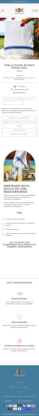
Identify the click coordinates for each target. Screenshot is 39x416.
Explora (19, 382)
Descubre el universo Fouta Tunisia (19, 396)
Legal (19, 392)
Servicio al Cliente (19, 134)
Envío (19, 126)
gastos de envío (21, 77)
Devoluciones (19, 130)
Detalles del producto (19, 118)
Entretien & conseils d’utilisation (19, 122)
